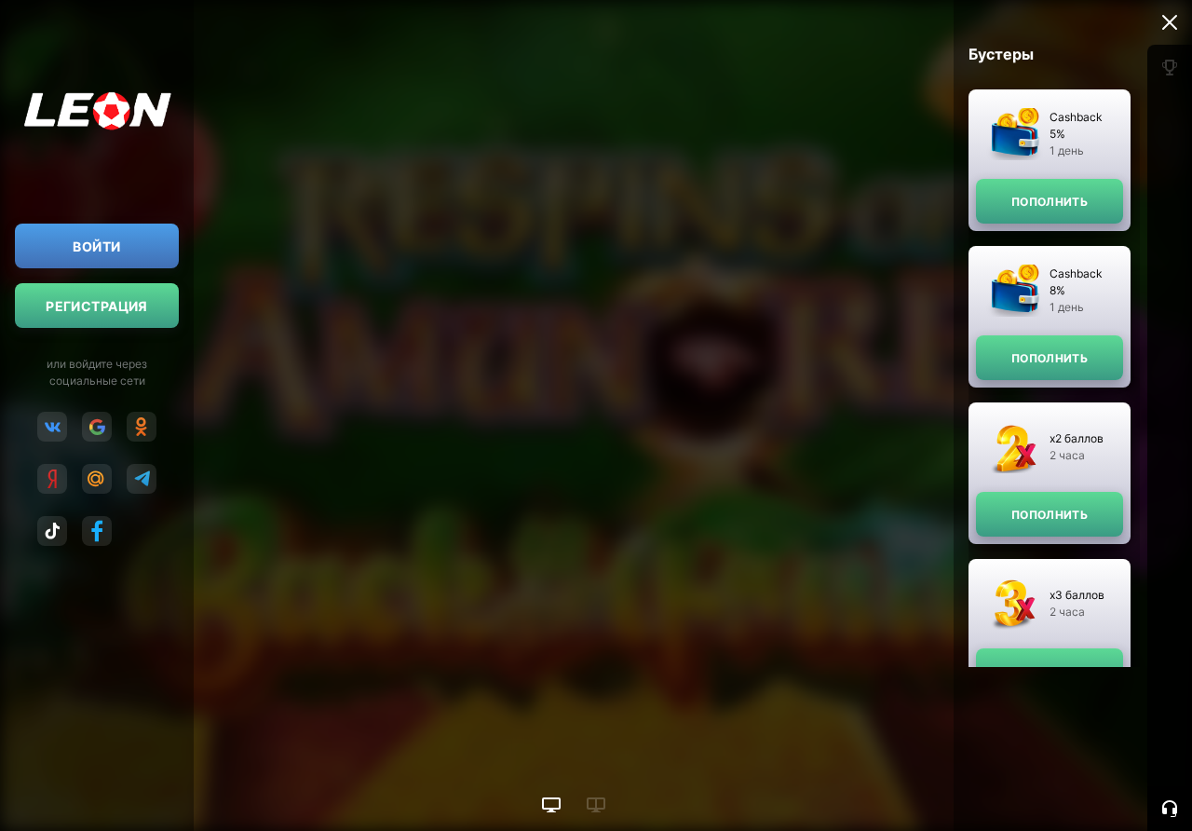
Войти (96, 246)
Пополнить (1049, 202)
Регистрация (97, 306)
